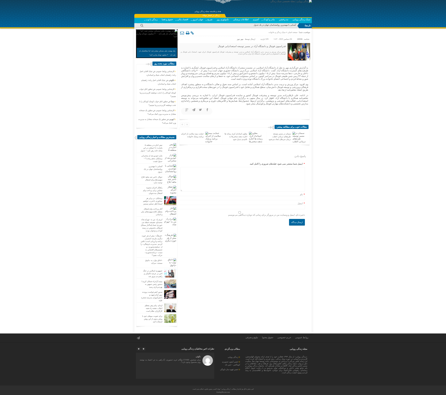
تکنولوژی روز (223, 19)
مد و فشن (283, 19)
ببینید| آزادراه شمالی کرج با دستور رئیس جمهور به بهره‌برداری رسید (152, 284)
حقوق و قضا (167, 19)
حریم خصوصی (284, 337)
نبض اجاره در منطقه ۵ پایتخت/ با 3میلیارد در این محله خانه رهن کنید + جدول (151, 148)
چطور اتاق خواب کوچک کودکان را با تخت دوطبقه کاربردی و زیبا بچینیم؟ (157, 92)
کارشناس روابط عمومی (165, 71)
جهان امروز (198, 19)
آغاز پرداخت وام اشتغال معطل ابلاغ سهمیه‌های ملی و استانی (151, 211)
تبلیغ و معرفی (251, 337)
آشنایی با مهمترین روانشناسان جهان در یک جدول (275, 25)
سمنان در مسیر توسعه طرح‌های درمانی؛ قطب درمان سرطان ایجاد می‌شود (236, 136)
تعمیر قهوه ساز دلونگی (229, 369)
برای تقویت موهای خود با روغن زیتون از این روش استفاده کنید (152, 319)
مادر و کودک (269, 19)
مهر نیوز (240, 39)
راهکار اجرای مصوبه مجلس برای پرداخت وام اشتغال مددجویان (152, 190)
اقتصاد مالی (182, 19)
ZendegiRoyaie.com (223, 392)
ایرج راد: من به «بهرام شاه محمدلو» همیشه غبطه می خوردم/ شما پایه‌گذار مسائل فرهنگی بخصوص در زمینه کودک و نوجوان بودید (151, 225)
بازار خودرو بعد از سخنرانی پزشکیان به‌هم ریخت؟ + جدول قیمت (151, 158)
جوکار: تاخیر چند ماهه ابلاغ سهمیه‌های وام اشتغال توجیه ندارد (151, 180)
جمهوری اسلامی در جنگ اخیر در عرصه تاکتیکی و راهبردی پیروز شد (152, 273)
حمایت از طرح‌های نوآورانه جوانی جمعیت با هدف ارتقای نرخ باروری (279, 136)
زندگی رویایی (233, 357)
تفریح (210, 19)
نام (301, 194)
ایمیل (300, 203)
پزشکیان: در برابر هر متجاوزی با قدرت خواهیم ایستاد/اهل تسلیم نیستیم (152, 201)
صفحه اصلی (292, 32)
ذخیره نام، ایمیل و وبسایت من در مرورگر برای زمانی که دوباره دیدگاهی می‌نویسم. (266, 215)
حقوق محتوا (267, 337)
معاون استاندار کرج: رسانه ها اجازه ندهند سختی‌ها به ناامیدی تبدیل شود (192, 136)
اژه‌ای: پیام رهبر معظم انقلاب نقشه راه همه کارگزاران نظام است (153, 308)
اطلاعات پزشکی (241, 19)
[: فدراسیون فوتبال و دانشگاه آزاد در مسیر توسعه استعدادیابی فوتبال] (182, 33)
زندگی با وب (151, 19)
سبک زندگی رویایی (301, 19)
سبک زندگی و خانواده (277, 32)
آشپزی (256, 19)
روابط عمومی (301, 337)
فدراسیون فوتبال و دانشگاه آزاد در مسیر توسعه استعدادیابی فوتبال (252, 46)
